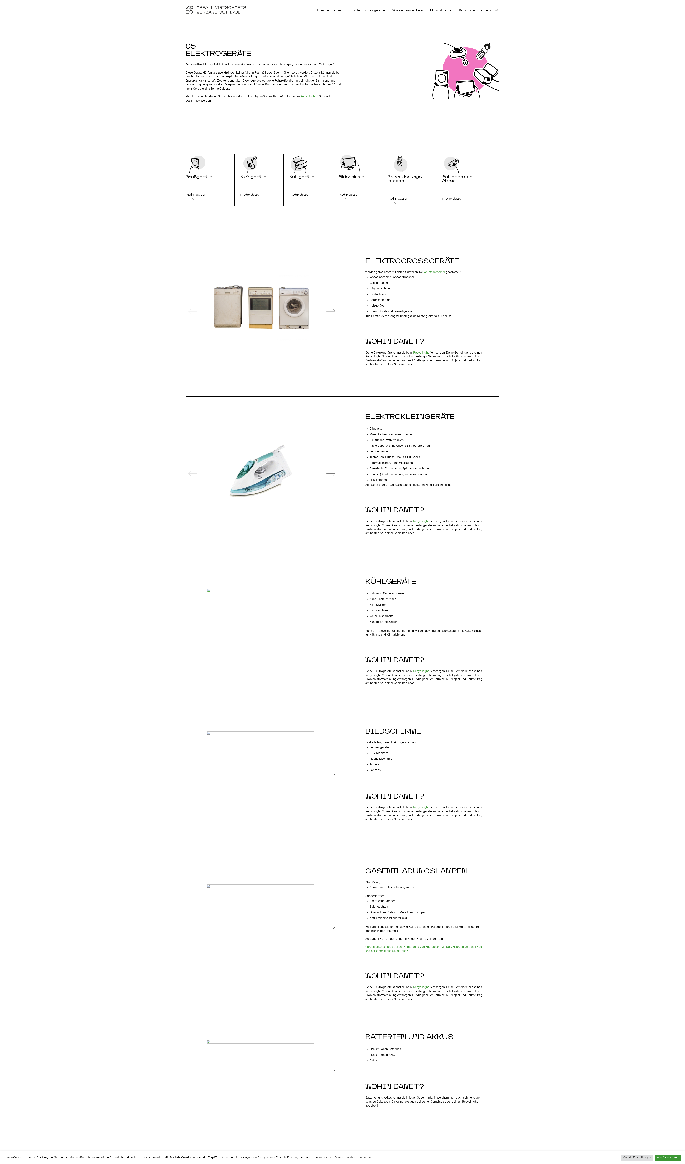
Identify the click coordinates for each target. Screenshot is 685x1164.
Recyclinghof (308, 96)
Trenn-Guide (328, 10)
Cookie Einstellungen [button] (637, 1157)
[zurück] (192, 312)
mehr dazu (195, 194)
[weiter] (330, 312)
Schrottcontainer (434, 272)
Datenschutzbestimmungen (353, 1157)
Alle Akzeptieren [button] (667, 1157)
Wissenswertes (407, 10)
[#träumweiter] (217, 12)
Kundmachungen (475, 10)
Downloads (441, 10)
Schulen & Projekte (366, 10)
